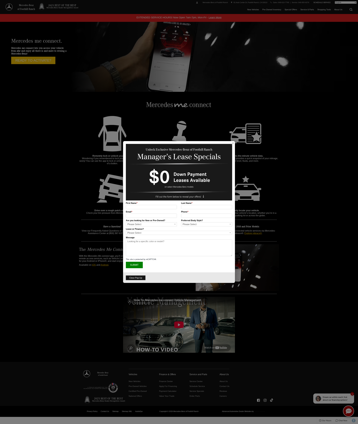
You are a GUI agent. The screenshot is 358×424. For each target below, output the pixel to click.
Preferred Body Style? (192, 220)
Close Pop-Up (135, 278)
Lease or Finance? (135, 229)
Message (130, 237)
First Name (131, 203)
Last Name (186, 203)
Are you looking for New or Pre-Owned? (145, 220)
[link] (233, 143)
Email (129, 212)
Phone (184, 212)
